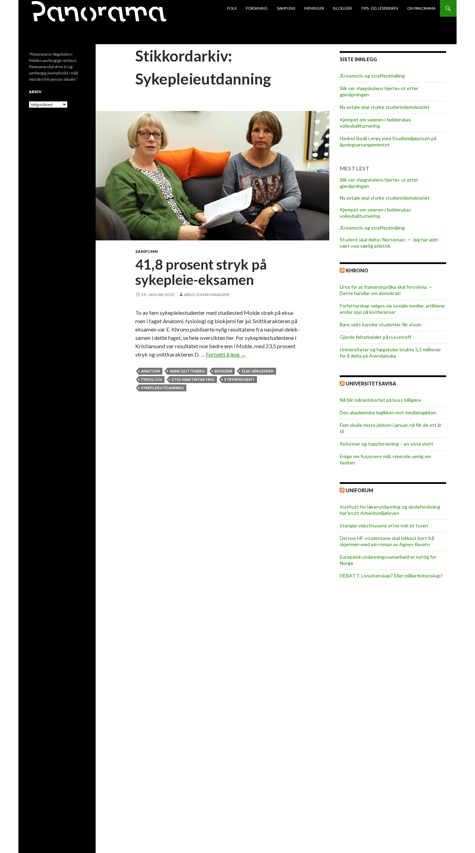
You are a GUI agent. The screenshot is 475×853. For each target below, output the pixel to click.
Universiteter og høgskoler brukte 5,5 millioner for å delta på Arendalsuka (390, 352)
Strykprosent (239, 379)
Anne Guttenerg (187, 371)
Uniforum (359, 490)
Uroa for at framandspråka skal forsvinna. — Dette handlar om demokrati (386, 290)
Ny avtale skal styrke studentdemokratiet (385, 107)
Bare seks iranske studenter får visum (380, 324)
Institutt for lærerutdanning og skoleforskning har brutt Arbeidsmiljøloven (390, 510)
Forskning (257, 8)
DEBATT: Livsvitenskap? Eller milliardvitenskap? (391, 576)
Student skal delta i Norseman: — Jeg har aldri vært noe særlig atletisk (389, 243)
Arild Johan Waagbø (207, 294)
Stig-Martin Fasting (193, 379)
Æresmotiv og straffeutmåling (372, 76)
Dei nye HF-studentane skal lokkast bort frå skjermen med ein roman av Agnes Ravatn (387, 541)
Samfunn (286, 8)
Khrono (357, 270)
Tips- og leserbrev (379, 8)
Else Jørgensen (258, 371)
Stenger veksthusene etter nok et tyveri (384, 525)
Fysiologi (151, 379)
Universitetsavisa (371, 383)
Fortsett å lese (226, 354)
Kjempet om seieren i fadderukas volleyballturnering (375, 123)
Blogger (342, 8)
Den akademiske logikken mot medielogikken (388, 412)
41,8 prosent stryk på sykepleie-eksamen (201, 272)
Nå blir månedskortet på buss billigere (380, 400)
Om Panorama (421, 8)
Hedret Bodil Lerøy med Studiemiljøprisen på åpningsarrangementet (388, 141)
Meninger (314, 8)
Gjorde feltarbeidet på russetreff (375, 337)
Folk (232, 8)
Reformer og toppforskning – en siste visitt (386, 444)
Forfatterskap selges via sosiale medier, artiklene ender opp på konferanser (392, 309)
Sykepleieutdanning (162, 387)
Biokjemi (223, 371)
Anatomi (150, 371)
